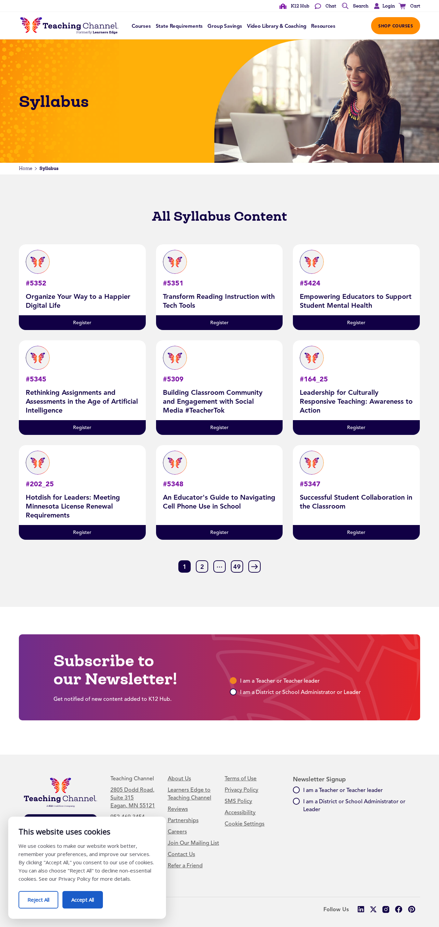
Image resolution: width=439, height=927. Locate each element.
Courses (141, 26)
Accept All (87, 897)
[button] (382, 6)
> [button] (254, 566)
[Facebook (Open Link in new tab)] (398, 909)
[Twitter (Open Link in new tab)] (373, 909)
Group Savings (224, 26)
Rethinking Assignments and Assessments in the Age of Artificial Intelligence (82, 401)
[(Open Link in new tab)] (386, 909)
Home (25, 168)
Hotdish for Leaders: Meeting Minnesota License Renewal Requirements (73, 506)
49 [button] (237, 567)
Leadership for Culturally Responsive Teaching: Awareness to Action (356, 401)
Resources (323, 26)
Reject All (42, 897)
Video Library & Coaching (276, 26)
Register (82, 323)
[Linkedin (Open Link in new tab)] (360, 909)
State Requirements (179, 26)
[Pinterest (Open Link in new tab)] (411, 909)
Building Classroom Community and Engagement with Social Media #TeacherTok (212, 401)
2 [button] (202, 567)
